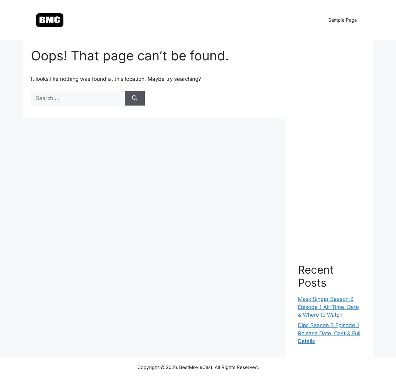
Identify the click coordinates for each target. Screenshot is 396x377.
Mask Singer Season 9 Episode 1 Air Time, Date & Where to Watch (328, 307)
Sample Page (342, 20)
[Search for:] (78, 98)
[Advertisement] (329, 145)
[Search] (135, 98)
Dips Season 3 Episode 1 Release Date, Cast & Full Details (329, 333)
